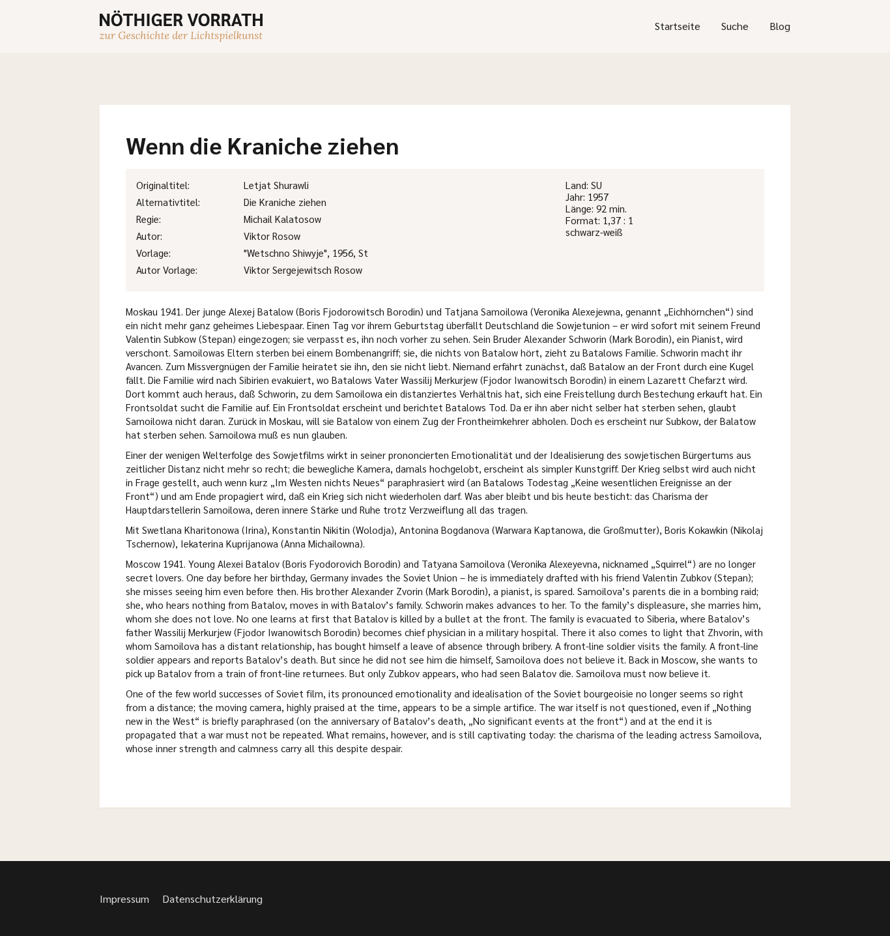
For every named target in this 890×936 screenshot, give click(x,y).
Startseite (677, 26)
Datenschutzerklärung (212, 898)
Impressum (124, 898)
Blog (779, 26)
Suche (735, 26)
